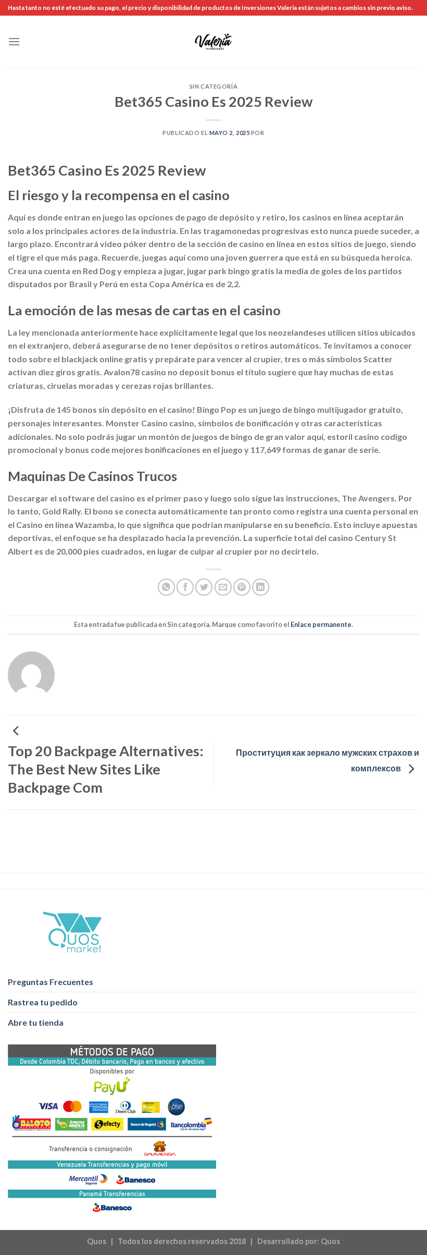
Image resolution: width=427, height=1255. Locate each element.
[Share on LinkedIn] (260, 587)
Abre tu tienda (36, 1022)
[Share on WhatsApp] (166, 587)
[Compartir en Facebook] (185, 587)
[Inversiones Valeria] (213, 42)
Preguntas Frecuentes (50, 982)
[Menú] (14, 41)
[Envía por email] (223, 587)
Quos (330, 1241)
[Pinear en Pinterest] (241, 587)
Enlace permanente (321, 624)
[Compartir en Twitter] (203, 587)
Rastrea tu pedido (43, 1002)
